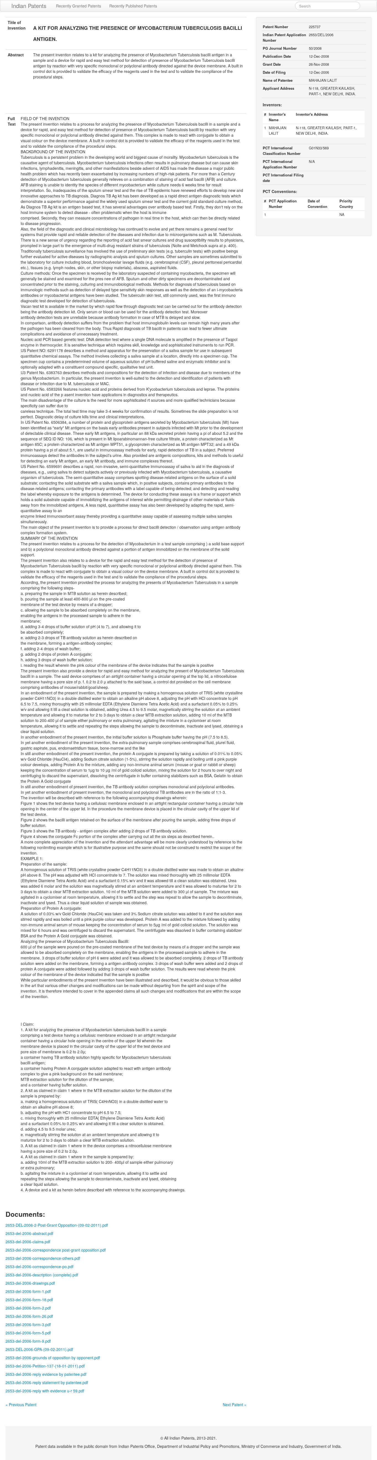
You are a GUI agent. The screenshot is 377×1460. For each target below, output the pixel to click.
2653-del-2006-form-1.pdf (28, 1291)
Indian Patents (28, 6)
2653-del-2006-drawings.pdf (30, 1283)
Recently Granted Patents (78, 6)
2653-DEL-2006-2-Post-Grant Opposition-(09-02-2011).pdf (57, 1225)
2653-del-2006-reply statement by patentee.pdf (47, 1382)
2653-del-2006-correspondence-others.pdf (43, 1258)
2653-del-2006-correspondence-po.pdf (39, 1266)
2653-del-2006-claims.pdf (28, 1241)
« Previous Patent (21, 1404)
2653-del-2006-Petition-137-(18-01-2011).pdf (45, 1366)
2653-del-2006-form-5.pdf (28, 1332)
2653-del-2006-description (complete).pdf (42, 1275)
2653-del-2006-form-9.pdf (28, 1341)
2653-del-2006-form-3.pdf (28, 1324)
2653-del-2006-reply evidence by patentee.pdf (46, 1374)
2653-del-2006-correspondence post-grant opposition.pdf (56, 1250)
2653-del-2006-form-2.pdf (28, 1308)
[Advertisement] (125, 99)
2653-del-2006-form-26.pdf (29, 1316)
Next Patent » (234, 1404)
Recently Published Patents (133, 6)
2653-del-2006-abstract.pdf (29, 1233)
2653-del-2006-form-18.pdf (29, 1299)
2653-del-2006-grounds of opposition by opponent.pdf (53, 1357)
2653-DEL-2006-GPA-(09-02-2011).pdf (39, 1349)
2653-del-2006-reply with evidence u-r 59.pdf (45, 1390)
